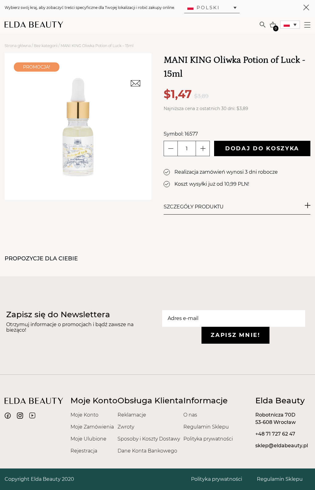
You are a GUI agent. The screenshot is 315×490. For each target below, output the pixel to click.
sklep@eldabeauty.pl (281, 446)
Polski (208, 7)
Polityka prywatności (208, 439)
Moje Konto (84, 415)
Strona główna (18, 45)
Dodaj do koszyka (262, 148)
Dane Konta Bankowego (147, 451)
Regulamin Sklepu (206, 427)
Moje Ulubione (88, 439)
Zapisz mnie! (235, 335)
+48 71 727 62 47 (275, 434)
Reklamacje (132, 415)
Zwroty (126, 427)
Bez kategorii (46, 45)
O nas (190, 415)
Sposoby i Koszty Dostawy (149, 439)
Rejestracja (83, 451)
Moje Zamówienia (92, 427)
